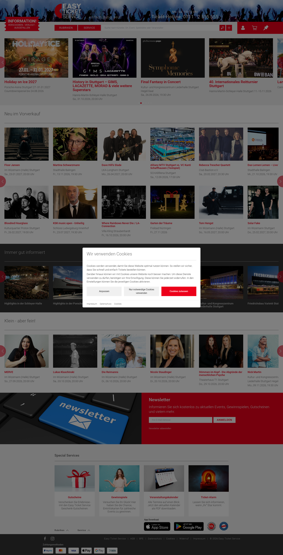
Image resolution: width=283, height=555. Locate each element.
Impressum (92, 304)
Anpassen (104, 291)
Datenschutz (105, 304)
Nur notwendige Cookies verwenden (141, 291)
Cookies (117, 304)
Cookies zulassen (179, 291)
